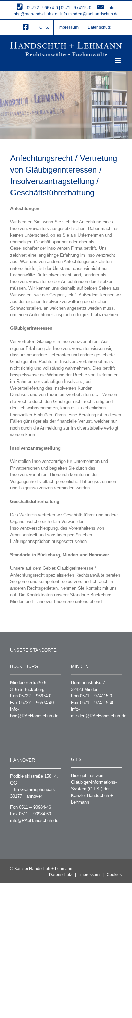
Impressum (89, 874)
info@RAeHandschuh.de (34, 820)
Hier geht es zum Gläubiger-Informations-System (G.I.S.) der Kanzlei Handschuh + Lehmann (94, 789)
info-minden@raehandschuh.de (89, 14)
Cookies (114, 874)
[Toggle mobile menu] (118, 60)
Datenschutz (60, 874)
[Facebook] (26, 27)
